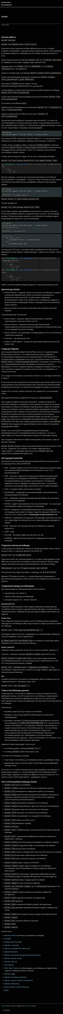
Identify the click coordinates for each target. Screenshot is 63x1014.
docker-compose (11, 945)
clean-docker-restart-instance (16, 987)
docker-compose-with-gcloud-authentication (22, 955)
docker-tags (9, 974)
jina (6, 990)
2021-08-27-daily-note (13, 968)
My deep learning (5, 2)
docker (7, 25)
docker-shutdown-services (15, 977)
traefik (7, 939)
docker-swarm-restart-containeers (18, 980)
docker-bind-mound (13, 942)
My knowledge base (6, 5)
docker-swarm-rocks (13, 958)
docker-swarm (10, 961)
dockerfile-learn (11, 952)
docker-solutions (11, 935)
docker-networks (11, 984)
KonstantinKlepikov (31, 1006)
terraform (9, 965)
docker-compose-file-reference (17, 948)
